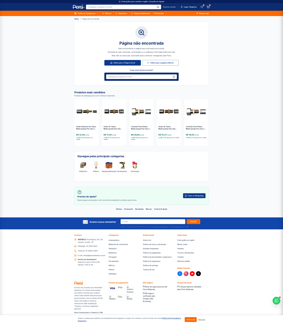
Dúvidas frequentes (151, 249)
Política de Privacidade (160, 226)
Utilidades (113, 274)
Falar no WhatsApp (196, 196)
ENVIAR (193, 222)
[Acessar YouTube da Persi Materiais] (192, 273)
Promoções (159, 13)
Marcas (149, 209)
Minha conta (182, 244)
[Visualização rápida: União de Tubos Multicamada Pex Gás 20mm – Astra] (177, 112)
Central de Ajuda (160, 209)
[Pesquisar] (158, 7)
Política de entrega (150, 265)
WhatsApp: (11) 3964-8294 (87, 246)
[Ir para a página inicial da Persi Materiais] (79, 6)
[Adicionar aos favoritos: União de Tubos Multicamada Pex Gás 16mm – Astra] (123, 106)
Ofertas (119, 209)
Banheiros (113, 253)
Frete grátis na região (185, 240)
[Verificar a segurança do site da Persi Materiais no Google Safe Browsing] (150, 297)
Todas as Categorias (86, 13)
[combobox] (120, 7)
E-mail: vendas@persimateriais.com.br (91, 255)
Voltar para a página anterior (162, 63)
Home (76, 19)
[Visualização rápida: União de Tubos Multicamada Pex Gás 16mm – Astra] (123, 112)
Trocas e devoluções (185, 253)
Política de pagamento (152, 253)
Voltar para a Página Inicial (124, 63)
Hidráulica (122, 13)
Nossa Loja (204, 13)
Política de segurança (151, 261)
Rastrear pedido (169, 7)
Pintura (111, 270)
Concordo (190, 319)
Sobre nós (147, 240)
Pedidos (180, 249)
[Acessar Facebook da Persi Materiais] (179, 273)
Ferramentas (114, 261)
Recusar (201, 319)
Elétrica (108, 13)
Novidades (139, 209)
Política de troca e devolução (154, 244)
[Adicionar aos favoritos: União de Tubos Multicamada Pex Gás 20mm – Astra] (177, 106)
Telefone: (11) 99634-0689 (88, 251)
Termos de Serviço (176, 226)
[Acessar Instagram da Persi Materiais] (186, 273)
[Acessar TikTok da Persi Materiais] (198, 273)
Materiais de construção (118, 244)
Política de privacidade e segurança (157, 257)
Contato (180, 257)
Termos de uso (149, 270)
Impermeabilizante (142, 13)
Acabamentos (114, 240)
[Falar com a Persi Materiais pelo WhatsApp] (276, 301)
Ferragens (113, 257)
